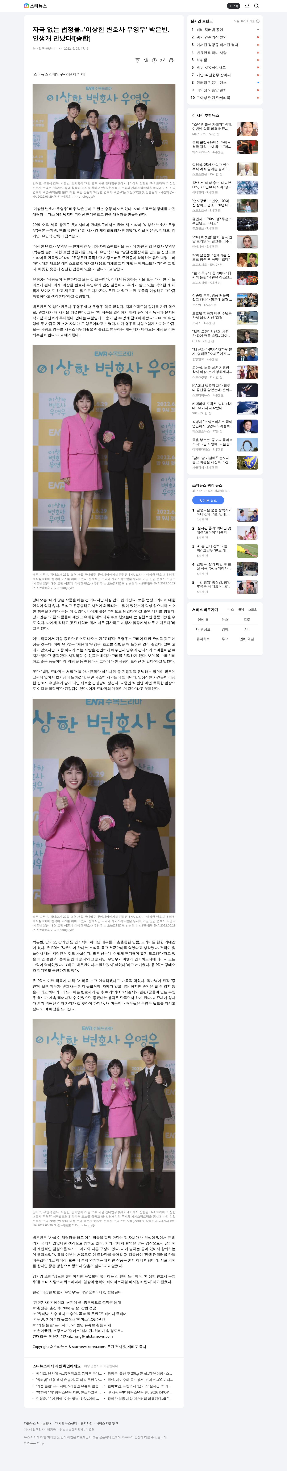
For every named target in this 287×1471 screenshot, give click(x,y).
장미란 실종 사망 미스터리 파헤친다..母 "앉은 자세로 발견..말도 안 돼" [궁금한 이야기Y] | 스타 (140, 1398)
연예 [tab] (241, 609)
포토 (247, 619)
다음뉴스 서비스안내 (37, 1423)
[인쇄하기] (171, 60)
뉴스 (225, 619)
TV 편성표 (203, 629)
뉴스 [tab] (231, 609)
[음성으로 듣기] (146, 60)
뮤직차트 (203, 638)
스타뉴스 (38, 6)
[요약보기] (137, 60)
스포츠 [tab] (252, 609)
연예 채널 (247, 638)
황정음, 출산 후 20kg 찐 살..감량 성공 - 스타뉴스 (140, 1373)
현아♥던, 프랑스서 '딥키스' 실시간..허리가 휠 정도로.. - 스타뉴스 (140, 1386)
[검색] (258, 6)
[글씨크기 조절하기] (163, 60)
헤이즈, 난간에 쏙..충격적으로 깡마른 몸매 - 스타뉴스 (69, 1373)
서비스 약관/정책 (107, 1423)
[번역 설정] (154, 60)
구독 (235, 6)
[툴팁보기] (257, 21)
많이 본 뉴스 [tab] (208, 500)
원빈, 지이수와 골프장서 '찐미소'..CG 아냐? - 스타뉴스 (140, 1379)
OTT (247, 629)
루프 (225, 638)
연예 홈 (203, 619)
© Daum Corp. (34, 1443)
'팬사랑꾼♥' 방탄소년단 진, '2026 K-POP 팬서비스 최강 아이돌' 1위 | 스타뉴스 (140, 1392)
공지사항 (86, 1423)
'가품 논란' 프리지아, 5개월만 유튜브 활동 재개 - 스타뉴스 (69, 1386)
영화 (225, 629)
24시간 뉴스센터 (66, 1423)
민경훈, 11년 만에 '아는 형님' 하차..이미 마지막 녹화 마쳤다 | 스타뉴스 (69, 1398)
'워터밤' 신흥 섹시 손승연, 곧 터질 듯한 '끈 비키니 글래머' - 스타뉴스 (69, 1379)
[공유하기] (247, 6)
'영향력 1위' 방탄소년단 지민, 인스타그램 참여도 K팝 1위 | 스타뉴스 (69, 1392)
